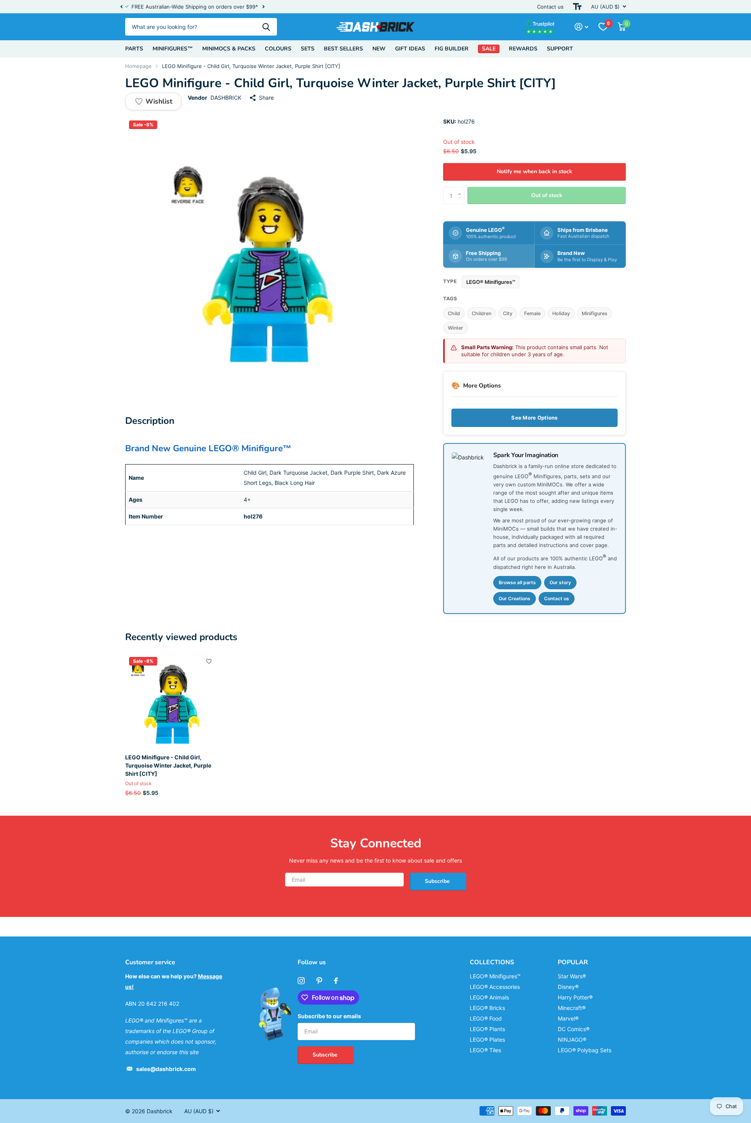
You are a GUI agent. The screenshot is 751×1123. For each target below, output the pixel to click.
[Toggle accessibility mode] (577, 7)
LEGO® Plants (487, 1029)
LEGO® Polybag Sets (584, 1050)
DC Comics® (573, 1029)
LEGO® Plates (487, 1039)
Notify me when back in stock (534, 171)
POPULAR (573, 962)
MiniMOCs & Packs (228, 48)
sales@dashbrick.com (166, 1069)
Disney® (568, 986)
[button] (121, 6)
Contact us (550, 7)
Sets (307, 48)
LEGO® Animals (489, 997)
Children (481, 313)
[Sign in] (581, 27)
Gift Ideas (410, 48)
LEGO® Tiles (485, 1050)
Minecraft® (572, 1008)
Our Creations (514, 598)
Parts (134, 48)
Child (454, 313)
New (379, 48)
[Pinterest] (319, 980)
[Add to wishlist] (209, 661)
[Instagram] (301, 980)
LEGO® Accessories (495, 986)
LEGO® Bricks (487, 1008)
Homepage (138, 66)
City (507, 313)
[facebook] (336, 981)
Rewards (523, 48)
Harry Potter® (575, 997)
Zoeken (266, 27)
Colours (278, 48)
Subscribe (438, 881)
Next (263, 7)
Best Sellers (343, 48)
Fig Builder (452, 48)
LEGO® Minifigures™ (490, 282)
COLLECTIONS (492, 962)
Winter (455, 328)
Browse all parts (517, 582)
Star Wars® (572, 976)
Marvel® (568, 1018)
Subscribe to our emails (329, 1016)
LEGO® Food (486, 1018)
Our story (560, 582)
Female (532, 313)
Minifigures (594, 313)
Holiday (561, 313)
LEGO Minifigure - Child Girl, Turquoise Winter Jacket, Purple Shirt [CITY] (168, 765)
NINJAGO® (572, 1039)
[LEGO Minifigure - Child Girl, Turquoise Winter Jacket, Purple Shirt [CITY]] (172, 700)
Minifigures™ (173, 48)
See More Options (534, 417)
